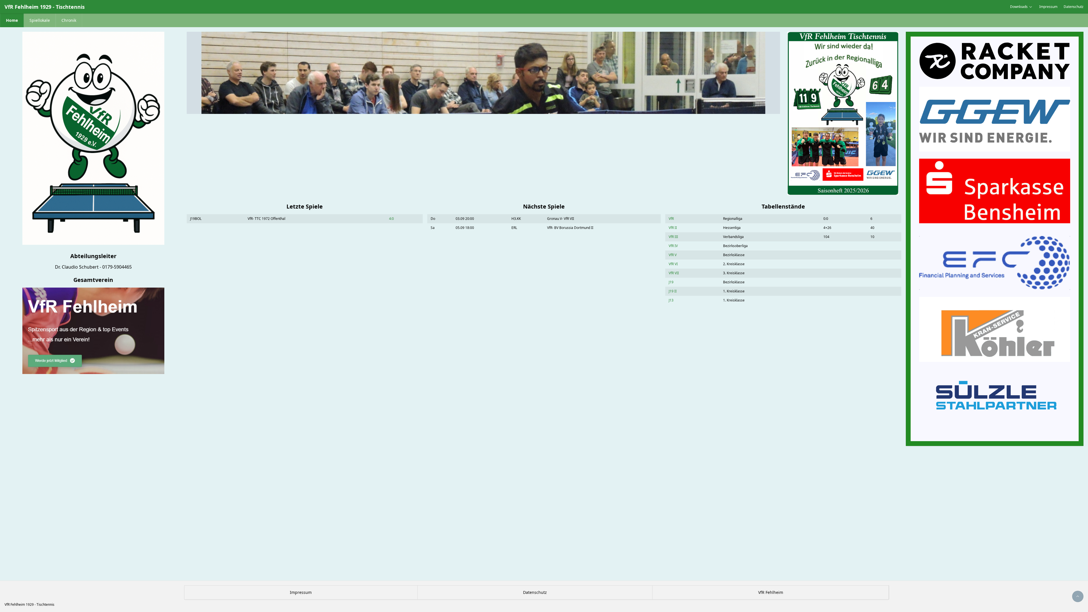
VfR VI (673, 264)
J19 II (673, 291)
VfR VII (674, 273)
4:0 (391, 218)
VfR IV (673, 245)
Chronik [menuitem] (68, 20)
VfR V (673, 254)
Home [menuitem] (12, 20)
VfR (671, 218)
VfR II (673, 227)
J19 (671, 282)
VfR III (673, 236)
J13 (671, 300)
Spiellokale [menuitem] (39, 20)
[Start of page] (1077, 596)
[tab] (476, 110)
